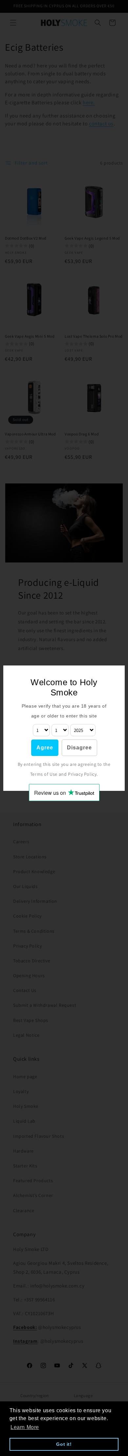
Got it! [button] (64, 1444)
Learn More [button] (25, 1427)
